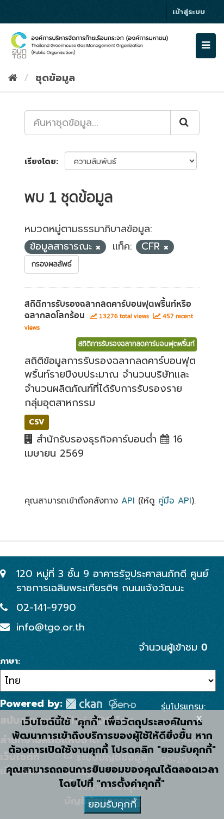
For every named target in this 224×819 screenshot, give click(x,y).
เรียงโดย (40, 161)
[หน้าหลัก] (12, 78)
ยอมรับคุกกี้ (112, 804)
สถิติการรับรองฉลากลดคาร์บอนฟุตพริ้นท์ (136, 344)
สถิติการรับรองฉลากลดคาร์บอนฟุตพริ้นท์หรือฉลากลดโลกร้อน (107, 310)
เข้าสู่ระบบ (188, 12)
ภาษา (9, 661)
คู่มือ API (174, 500)
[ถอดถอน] (98, 247)
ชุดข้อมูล (55, 78)
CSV (37, 422)
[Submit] (185, 122)
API (128, 500)
